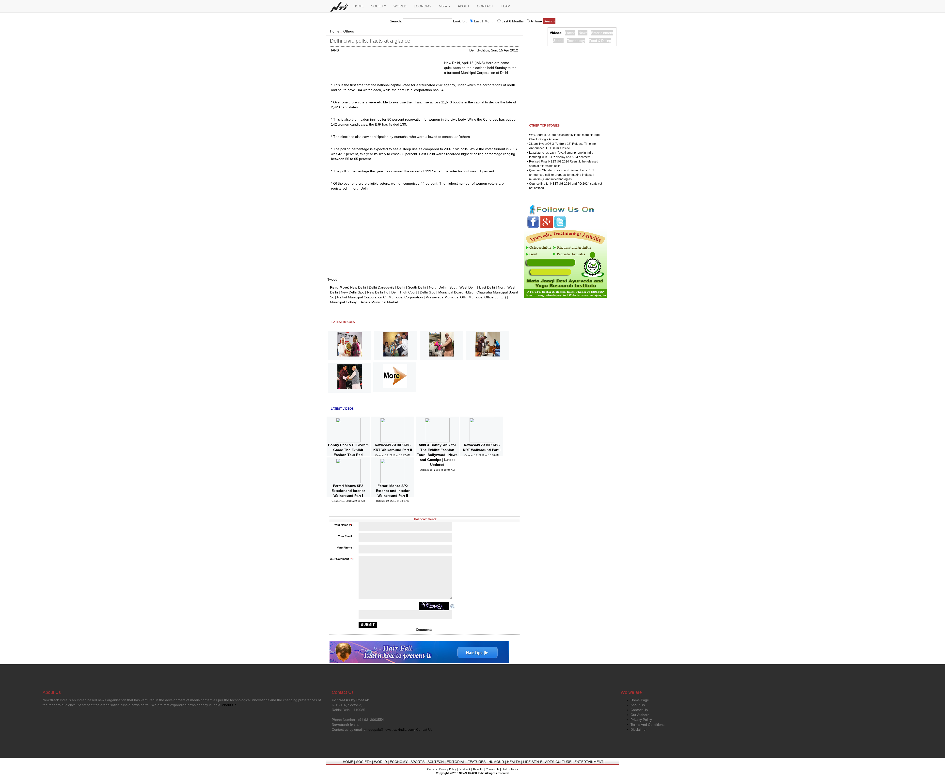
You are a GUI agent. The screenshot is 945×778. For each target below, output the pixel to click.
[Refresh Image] (452, 606)
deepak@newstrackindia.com (391, 729)
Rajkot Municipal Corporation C (361, 297)
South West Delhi (462, 287)
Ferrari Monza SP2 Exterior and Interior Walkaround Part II (393, 491)
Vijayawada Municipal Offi (446, 297)
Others (348, 31)
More (443, 6)
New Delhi (358, 287)
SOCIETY (378, 6)
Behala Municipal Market (379, 302)
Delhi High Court (404, 292)
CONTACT (485, 6)
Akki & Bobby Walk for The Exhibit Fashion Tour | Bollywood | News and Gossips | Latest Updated (437, 455)
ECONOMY (422, 6)
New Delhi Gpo (352, 292)
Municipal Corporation (406, 297)
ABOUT (464, 6)
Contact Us (639, 710)
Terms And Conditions (647, 725)
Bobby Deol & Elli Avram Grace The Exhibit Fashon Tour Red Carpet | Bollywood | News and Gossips (348, 455)
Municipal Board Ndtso (455, 292)
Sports (558, 41)
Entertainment (602, 33)
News (583, 33)
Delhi (401, 287)
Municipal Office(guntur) (487, 297)
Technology (576, 41)
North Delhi (437, 287)
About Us (637, 705)
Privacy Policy (641, 720)
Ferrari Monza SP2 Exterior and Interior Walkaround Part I (348, 491)
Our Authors (639, 715)
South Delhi (417, 287)
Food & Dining (600, 41)
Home (334, 31)
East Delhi (487, 287)
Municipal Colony (343, 302)
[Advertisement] (385, 66)
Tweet (332, 279)
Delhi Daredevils (382, 287)
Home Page (639, 700)
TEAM (505, 6)
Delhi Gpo (427, 292)
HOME (358, 6)
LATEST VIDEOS (342, 408)
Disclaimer (638, 729)
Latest (570, 33)
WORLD (400, 6)
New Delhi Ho (377, 292)
